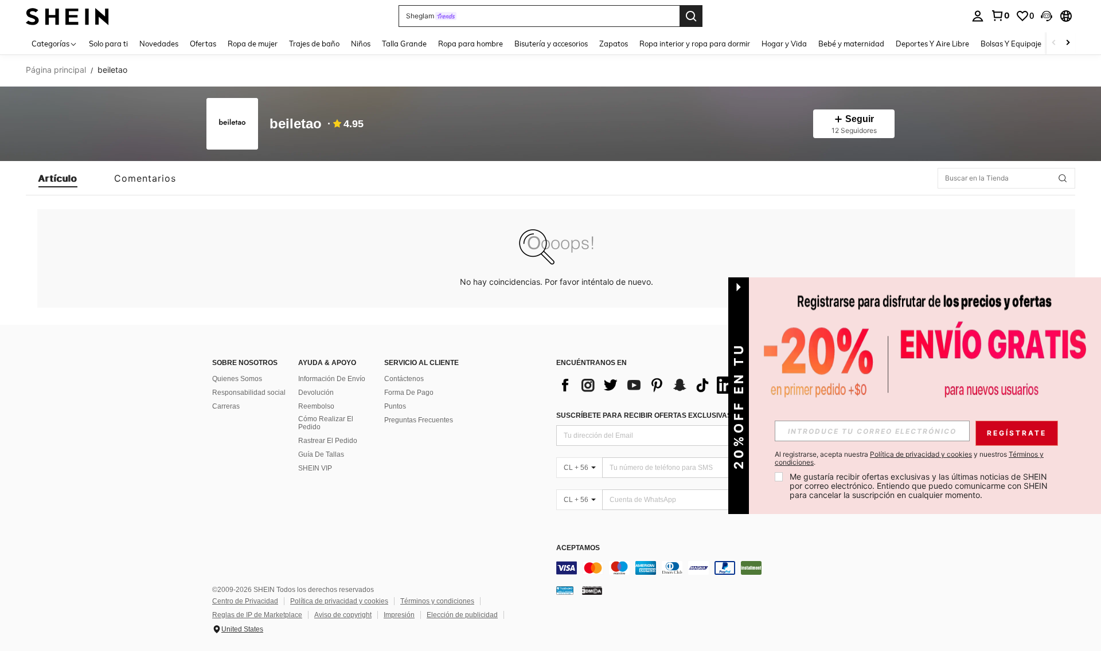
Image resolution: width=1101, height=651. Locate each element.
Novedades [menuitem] (158, 43)
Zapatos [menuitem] (613, 43)
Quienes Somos (237, 379)
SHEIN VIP (315, 468)
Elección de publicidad (462, 615)
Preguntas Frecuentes (418, 420)
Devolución (316, 393)
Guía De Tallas (321, 454)
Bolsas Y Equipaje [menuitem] (1011, 43)
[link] (1000, 15)
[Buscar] (691, 16)
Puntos (395, 406)
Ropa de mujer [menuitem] (253, 43)
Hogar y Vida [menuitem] (784, 43)
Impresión (399, 615)
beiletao (296, 124)
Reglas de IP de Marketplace (257, 615)
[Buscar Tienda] (1062, 178)
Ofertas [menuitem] (203, 43)
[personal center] (978, 16)
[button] (1046, 16)
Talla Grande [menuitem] (404, 43)
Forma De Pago (409, 393)
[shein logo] (67, 15)
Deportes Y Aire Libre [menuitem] (932, 43)
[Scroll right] (1068, 43)
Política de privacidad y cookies (339, 601)
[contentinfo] (728, 568)
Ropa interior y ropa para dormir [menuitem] (694, 43)
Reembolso (316, 406)
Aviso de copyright (343, 615)
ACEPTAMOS (578, 548)
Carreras (226, 406)
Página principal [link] (56, 69)
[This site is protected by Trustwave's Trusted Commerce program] (564, 590)
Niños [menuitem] (360, 43)
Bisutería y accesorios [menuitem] (551, 43)
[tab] (57, 178)
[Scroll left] (1054, 43)
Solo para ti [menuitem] (108, 43)
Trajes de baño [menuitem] (314, 43)
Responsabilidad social (249, 393)
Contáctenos (404, 379)
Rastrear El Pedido (327, 441)
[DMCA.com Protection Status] (592, 590)
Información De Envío (331, 379)
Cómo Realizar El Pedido (325, 423)
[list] (648, 385)
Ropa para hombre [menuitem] (470, 43)
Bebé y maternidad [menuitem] (851, 43)
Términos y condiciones (437, 601)
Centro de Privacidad (245, 601)
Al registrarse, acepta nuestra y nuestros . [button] (909, 458)
